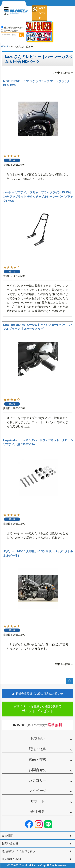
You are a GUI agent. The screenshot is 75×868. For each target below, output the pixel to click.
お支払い (37, 739)
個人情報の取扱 (11, 859)
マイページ (38, 791)
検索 (21, 35)
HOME (4, 46)
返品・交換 (38, 759)
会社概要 (37, 812)
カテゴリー (38, 780)
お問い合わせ (10, 843)
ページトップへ (69, 681)
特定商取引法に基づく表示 (18, 851)
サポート (37, 801)
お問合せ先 (38, 770)
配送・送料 (38, 749)
